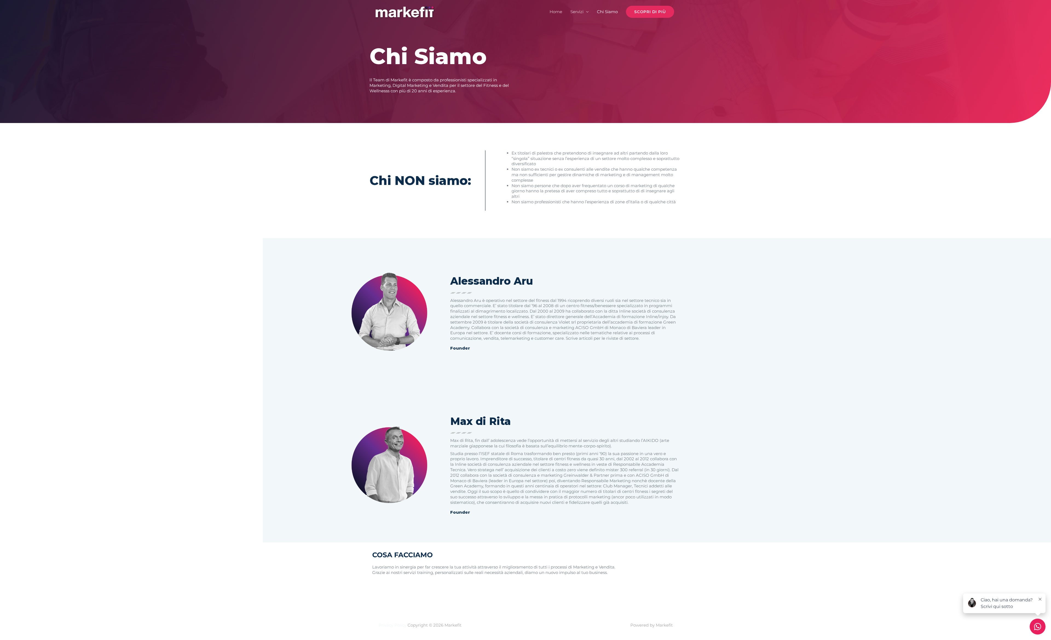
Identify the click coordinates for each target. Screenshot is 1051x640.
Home (556, 11)
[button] (650, 12)
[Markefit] (404, 11)
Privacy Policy (392, 625)
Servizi (577, 11)
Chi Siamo (607, 11)
